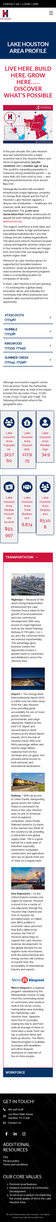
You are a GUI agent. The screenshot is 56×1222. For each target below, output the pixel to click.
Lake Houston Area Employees (45, 505)
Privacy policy (11, 1160)
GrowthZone (37, 1217)
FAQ (5, 1157)
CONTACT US (11, 4)
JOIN (35, 4)
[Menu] (51, 13)
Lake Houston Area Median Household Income (9, 510)
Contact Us (14, 1122)
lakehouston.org (12, 221)
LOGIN (26, 4)
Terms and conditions (15, 1164)
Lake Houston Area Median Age (45, 443)
